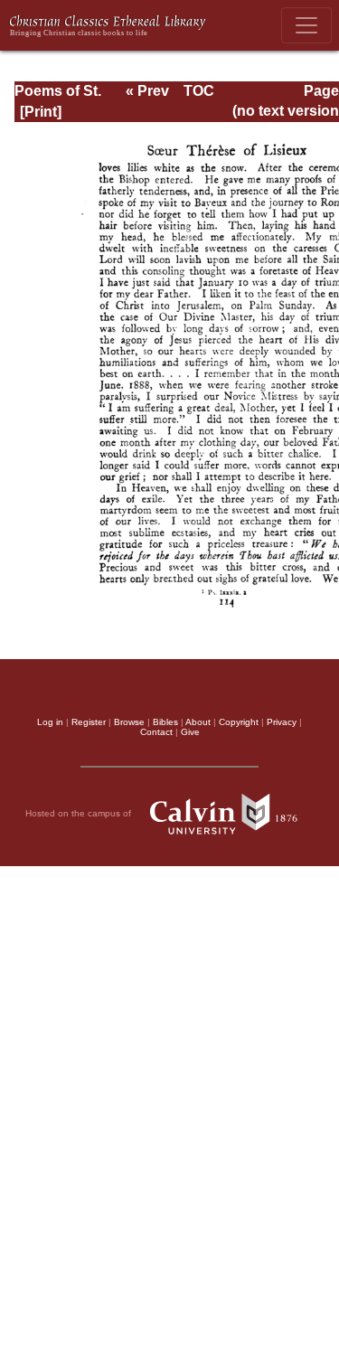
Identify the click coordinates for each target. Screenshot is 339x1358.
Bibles (165, 722)
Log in (50, 722)
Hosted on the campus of (79, 813)
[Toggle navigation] (306, 25)
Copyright (239, 722)
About (198, 722)
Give (190, 732)
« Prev (147, 91)
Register (88, 722)
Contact (156, 732)
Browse (129, 722)
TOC (199, 91)
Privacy (282, 722)
